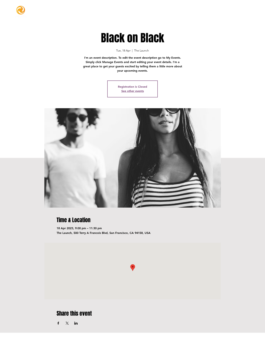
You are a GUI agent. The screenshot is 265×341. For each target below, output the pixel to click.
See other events (132, 91)
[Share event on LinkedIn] (76, 323)
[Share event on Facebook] (58, 323)
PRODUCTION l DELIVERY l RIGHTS (132, 340)
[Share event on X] (67, 323)
